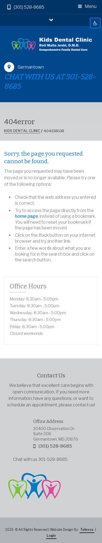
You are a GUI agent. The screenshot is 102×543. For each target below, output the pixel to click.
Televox (87, 530)
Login (51, 536)
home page (26, 216)
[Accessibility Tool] (95, 23)
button (51, 19)
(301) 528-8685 (29, 7)
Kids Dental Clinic (22, 130)
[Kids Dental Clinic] (51, 44)
